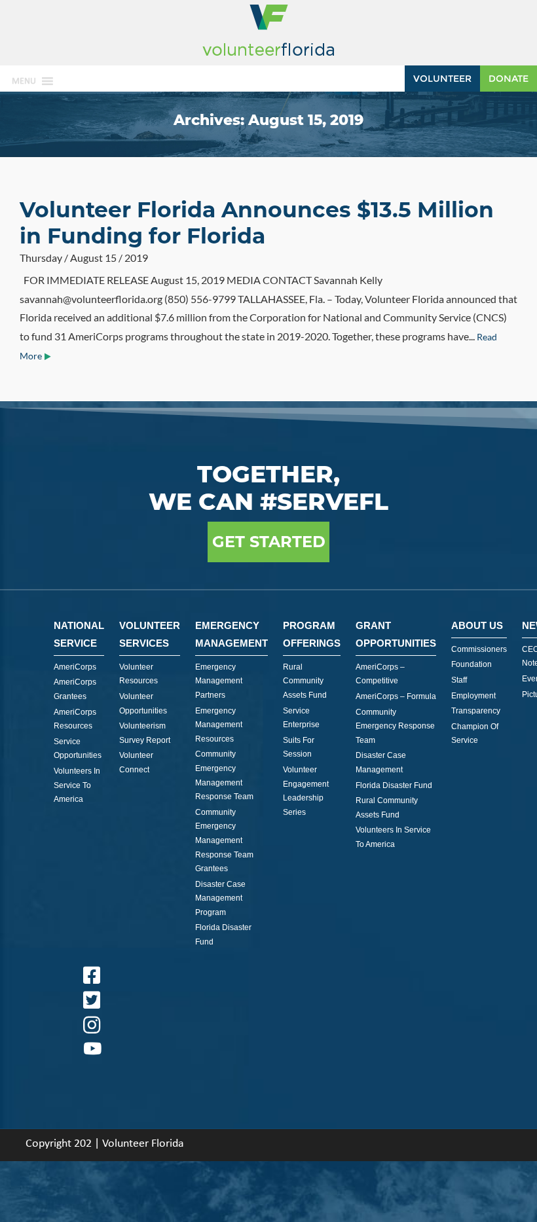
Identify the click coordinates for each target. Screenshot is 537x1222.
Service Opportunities (78, 749)
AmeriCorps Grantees (75, 689)
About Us (477, 625)
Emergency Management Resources (218, 725)
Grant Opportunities (396, 634)
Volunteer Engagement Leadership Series (306, 791)
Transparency (475, 710)
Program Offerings (312, 634)
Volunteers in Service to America (77, 785)
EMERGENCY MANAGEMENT (231, 634)
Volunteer (442, 78)
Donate (508, 78)
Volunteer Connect (136, 762)
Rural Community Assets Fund (305, 681)
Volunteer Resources (138, 674)
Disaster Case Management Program (220, 898)
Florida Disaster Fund (223, 934)
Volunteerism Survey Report (144, 733)
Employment (473, 695)
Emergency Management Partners (218, 681)
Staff (459, 680)
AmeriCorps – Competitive (380, 674)
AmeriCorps (75, 667)
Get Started (268, 541)
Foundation (471, 664)
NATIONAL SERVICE (79, 634)
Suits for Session (298, 747)
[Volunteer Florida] (268, 56)
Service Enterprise (301, 718)
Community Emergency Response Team (395, 726)
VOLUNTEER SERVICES (149, 634)
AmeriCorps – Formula (396, 696)
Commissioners (479, 649)
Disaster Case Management (381, 762)
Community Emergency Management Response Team (224, 775)
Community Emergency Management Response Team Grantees (224, 840)
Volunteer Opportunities (143, 703)
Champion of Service (474, 734)
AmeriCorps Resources (75, 719)
